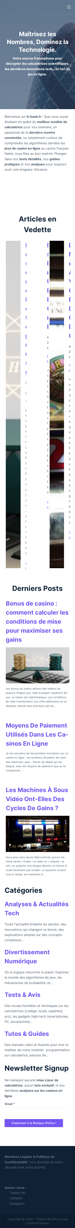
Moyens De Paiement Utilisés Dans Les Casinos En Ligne (37, 734)
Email (10, 1104)
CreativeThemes (37, 1223)
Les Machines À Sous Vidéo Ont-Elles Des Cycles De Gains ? (37, 799)
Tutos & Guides (27, 1033)
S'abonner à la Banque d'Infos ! (34, 1123)
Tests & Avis (22, 994)
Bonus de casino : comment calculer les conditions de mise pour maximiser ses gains (37, 621)
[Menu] (69, 7)
